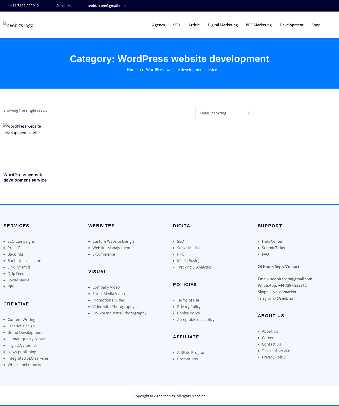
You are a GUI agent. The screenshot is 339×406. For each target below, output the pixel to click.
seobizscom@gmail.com (106, 5)
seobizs (169, 396)
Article (194, 24)
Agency (158, 24)
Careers (269, 337)
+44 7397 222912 (24, 5)
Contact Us (271, 344)
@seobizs (63, 5)
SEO (176, 24)
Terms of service (276, 350)
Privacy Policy (273, 357)
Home (132, 69)
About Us (270, 331)
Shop (316, 24)
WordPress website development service (181, 69)
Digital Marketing (223, 24)
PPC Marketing (259, 24)
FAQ (265, 254)
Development (291, 24)
